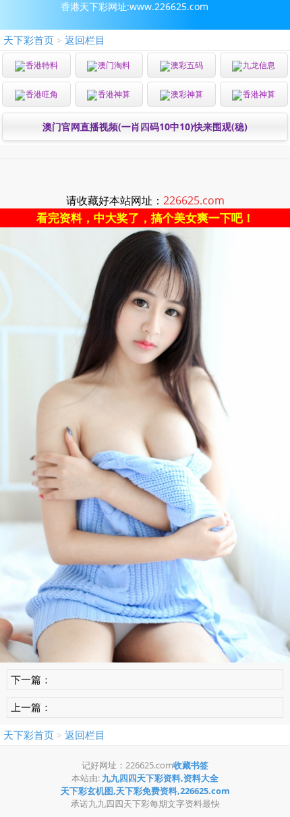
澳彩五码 (187, 65)
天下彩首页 (28, 40)
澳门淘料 (114, 65)
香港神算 (114, 94)
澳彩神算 (187, 94)
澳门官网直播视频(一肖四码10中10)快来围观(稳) (145, 126)
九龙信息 (259, 65)
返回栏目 (85, 40)
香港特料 (42, 65)
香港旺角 (42, 94)
